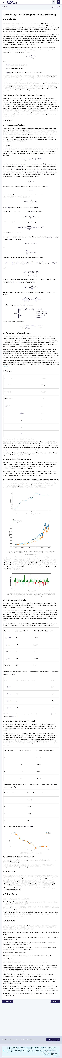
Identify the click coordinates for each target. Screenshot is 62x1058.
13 (19, 344)
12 (8, 104)
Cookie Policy (49, 1051)
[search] (53, 2)
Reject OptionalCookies (47, 1054)
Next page (54, 1001)
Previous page (8, 1001)
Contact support (54, 1040)
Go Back (6, 6)
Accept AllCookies (55, 1054)
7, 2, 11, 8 (5, 366)
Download (57, 7)
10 (11, 104)
